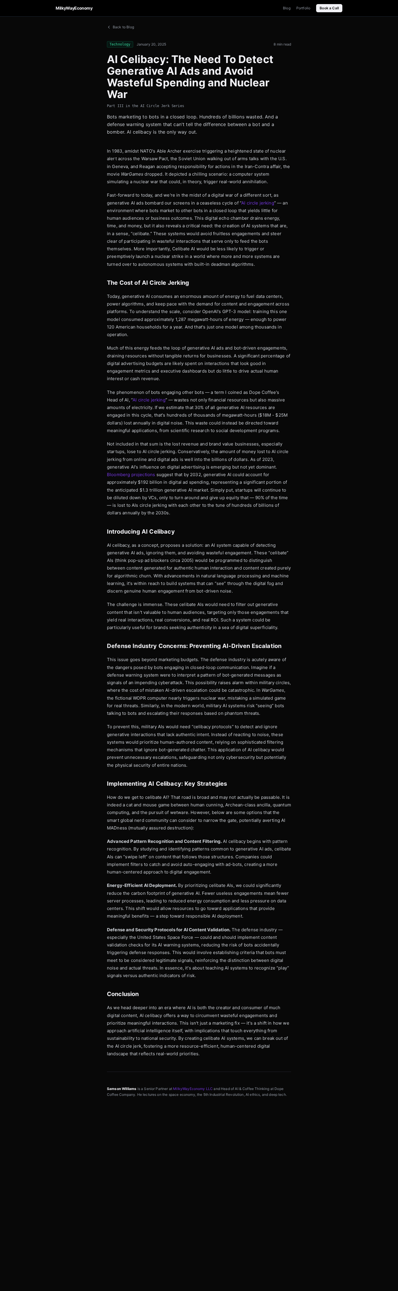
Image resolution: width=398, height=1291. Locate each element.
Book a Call (329, 8)
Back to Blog (123, 27)
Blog (286, 8)
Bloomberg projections (131, 474)
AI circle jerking (257, 203)
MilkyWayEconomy (74, 8)
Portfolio (303, 8)
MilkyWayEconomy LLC (193, 1088)
